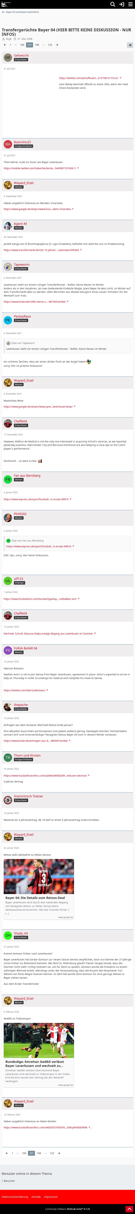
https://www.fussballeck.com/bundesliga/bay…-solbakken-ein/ (40, 599)
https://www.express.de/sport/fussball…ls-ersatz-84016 (36, 499)
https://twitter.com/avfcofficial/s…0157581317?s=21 (89, 78)
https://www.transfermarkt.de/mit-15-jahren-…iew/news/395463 (41, 250)
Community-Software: (67, 1209)
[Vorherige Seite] (5, 44)
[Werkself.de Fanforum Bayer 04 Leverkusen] (6, 4)
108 (37, 44)
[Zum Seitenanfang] (129, 1209)
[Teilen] (130, 45)
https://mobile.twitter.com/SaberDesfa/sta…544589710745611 (40, 168)
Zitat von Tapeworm (23, 343)
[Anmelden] (121, 4)
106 (22, 44)
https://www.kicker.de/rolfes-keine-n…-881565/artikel (35, 301)
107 (29, 44)
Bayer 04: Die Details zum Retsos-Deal (35, 898)
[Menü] (130, 4)
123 (50, 44)
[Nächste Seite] (57, 44)
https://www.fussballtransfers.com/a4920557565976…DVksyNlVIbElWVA (45, 1127)
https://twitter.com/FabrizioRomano (24, 690)
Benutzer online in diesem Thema (27, 1173)
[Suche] (112, 4)
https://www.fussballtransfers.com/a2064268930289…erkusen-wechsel (45, 775)
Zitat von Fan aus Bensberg (27, 540)
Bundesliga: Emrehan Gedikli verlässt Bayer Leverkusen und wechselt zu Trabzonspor (34, 1064)
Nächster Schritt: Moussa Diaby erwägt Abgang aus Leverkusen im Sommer (48, 633)
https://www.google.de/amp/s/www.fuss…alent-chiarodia (37, 209)
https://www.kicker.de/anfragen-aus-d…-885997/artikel (36, 740)
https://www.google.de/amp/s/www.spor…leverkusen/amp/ (38, 406)
